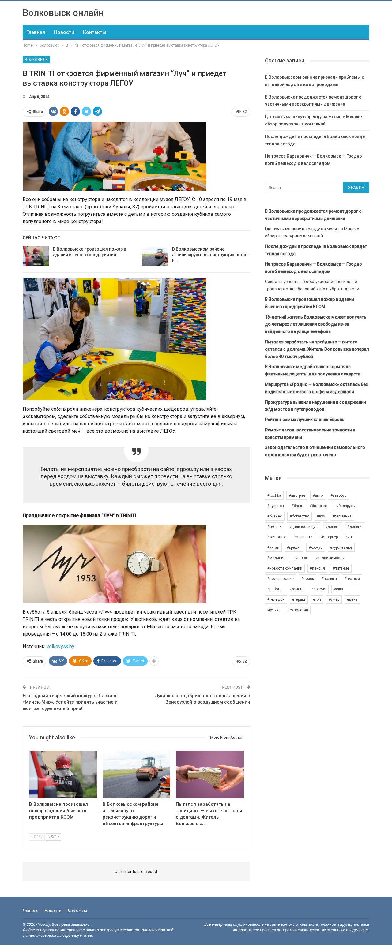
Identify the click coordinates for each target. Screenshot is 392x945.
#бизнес (274, 516)
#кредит (294, 547)
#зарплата (303, 537)
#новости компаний (284, 568)
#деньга (332, 527)
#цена (352, 599)
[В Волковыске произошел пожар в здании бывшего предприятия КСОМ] (36, 256)
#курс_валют (341, 547)
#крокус (315, 547)
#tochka (274, 495)
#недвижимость (329, 558)
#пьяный (352, 579)
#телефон (276, 599)
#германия (342, 516)
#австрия (297, 495)
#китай (273, 547)
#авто (318, 495)
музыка (274, 610)
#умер (334, 599)
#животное (277, 537)
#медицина (277, 558)
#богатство (299, 516)
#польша (329, 579)
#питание (341, 568)
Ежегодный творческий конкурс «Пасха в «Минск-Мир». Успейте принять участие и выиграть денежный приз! (70, 702)
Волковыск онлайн (63, 12)
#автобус (338, 495)
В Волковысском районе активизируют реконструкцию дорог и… (210, 255)
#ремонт (296, 589)
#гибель (274, 527)
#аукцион (275, 506)
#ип (348, 537)
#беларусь (345, 506)
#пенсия (317, 568)
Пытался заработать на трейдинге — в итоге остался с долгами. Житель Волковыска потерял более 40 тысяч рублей (317, 349)
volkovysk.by (60, 646)
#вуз (321, 516)
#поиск (307, 579)
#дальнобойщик (303, 527)
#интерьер (329, 537)
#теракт (298, 599)
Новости (64, 32)
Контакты (94, 32)
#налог (301, 558)
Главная (35, 32)
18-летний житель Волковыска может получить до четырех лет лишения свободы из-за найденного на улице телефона (315, 324)
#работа (274, 589)
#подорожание (280, 579)
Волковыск (36, 60)
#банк (297, 506)
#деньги (354, 527)
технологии (298, 610)
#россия (318, 589)
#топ (317, 599)
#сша (338, 589)
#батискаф (319, 506)
